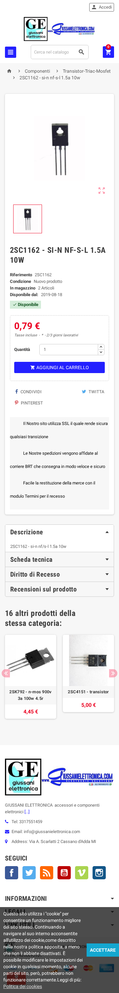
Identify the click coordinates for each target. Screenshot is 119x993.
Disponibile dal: (24, 294)
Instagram (99, 872)
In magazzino (22, 288)
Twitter (29, 872)
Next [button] (113, 673)
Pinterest (31, 403)
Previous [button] (6, 673)
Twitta (96, 391)
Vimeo (81, 872)
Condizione (20, 281)
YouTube (64, 872)
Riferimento (21, 274)
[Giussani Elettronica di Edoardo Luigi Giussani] (59, 28)
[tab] (59, 532)
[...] (26, 811)
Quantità (22, 349)
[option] (31, 680)
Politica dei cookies (22, 986)
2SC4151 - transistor (88, 691)
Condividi (31, 391)
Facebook (11, 872)
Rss (46, 872)
